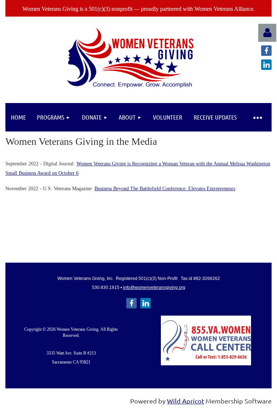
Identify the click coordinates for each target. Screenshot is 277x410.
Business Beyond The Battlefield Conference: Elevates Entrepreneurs (164, 188)
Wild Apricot (185, 401)
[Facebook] (266, 50)
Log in (267, 33)
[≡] (257, 117)
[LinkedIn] (266, 64)
